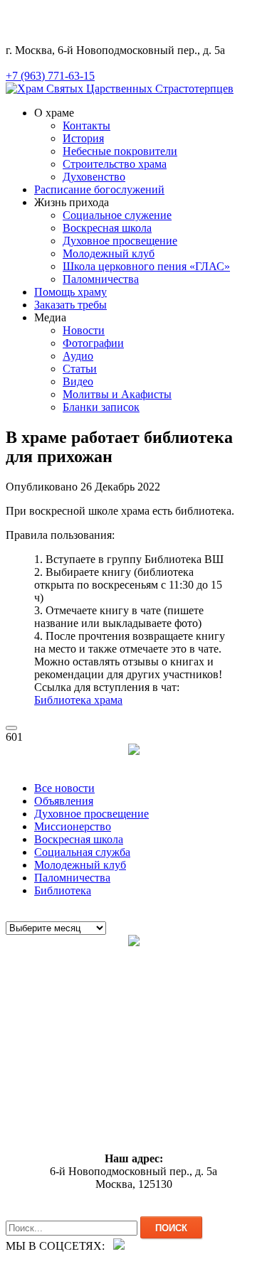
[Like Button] (11, 728)
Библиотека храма (78, 700)
